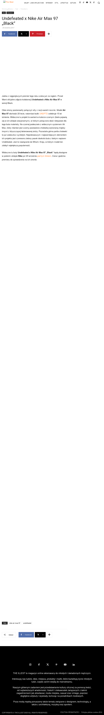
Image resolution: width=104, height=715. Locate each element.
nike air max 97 (14, 623)
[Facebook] (93, 2)
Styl (16, 9)
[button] (99, 3)
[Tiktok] (83, 2)
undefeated (27, 623)
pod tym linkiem (44, 155)
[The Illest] (10, 3)
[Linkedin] (73, 664)
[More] (49, 34)
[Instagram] (80, 2)
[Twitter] (90, 2)
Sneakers (10, 13)
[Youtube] (87, 2)
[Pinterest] (56, 664)
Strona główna (7, 9)
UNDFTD (43, 113)
